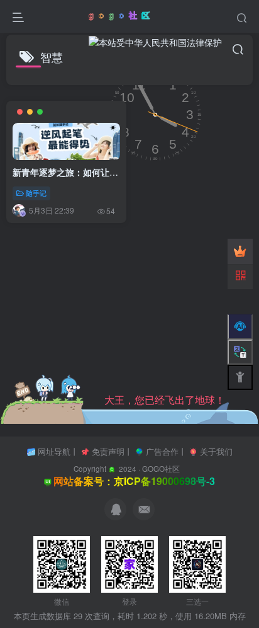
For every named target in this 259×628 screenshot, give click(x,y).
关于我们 (216, 451)
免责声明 (108, 451)
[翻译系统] (240, 352)
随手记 (36, 193)
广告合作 (162, 451)
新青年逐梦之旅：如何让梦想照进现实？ (92, 172)
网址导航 (54, 451)
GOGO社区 (161, 469)
